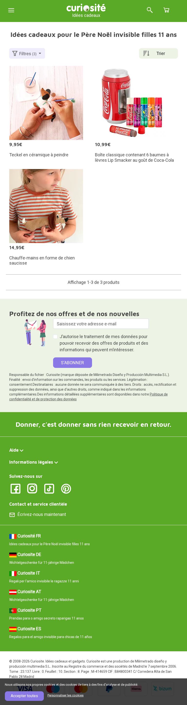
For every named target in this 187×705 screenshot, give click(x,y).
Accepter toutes (24, 696)
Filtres (28, 53)
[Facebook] (15, 488)
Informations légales (31, 462)
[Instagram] (32, 488)
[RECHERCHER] (150, 10)
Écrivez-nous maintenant (42, 514)
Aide (14, 450)
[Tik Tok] (49, 488)
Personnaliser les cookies (65, 695)
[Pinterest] (66, 488)
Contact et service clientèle (38, 504)
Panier (166, 10)
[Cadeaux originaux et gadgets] (86, 7)
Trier (160, 53)
